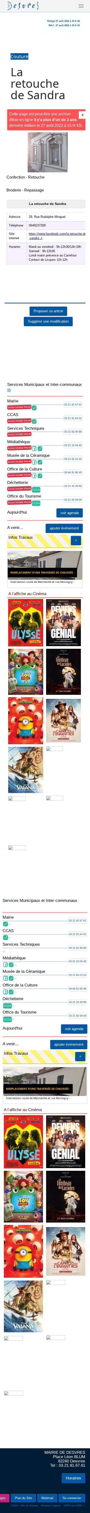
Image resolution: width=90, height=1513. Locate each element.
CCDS (36, 454)
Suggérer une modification (48, 286)
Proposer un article (48, 276)
